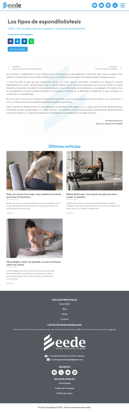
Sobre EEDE (64, 304)
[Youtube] (101, 5)
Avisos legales (64, 383)
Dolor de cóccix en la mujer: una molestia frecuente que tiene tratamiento (33, 195)
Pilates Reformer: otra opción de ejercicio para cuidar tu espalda (91, 195)
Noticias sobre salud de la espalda (34, 28)
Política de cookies (64, 393)
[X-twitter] (115, 5)
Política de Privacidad (64, 388)
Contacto (64, 319)
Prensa (64, 314)
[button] (10, 41)
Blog (65, 309)
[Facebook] (94, 5)
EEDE (11, 28)
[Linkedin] (108, 5)
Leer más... (10, 213)
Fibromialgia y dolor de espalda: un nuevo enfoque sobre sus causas (33, 263)
